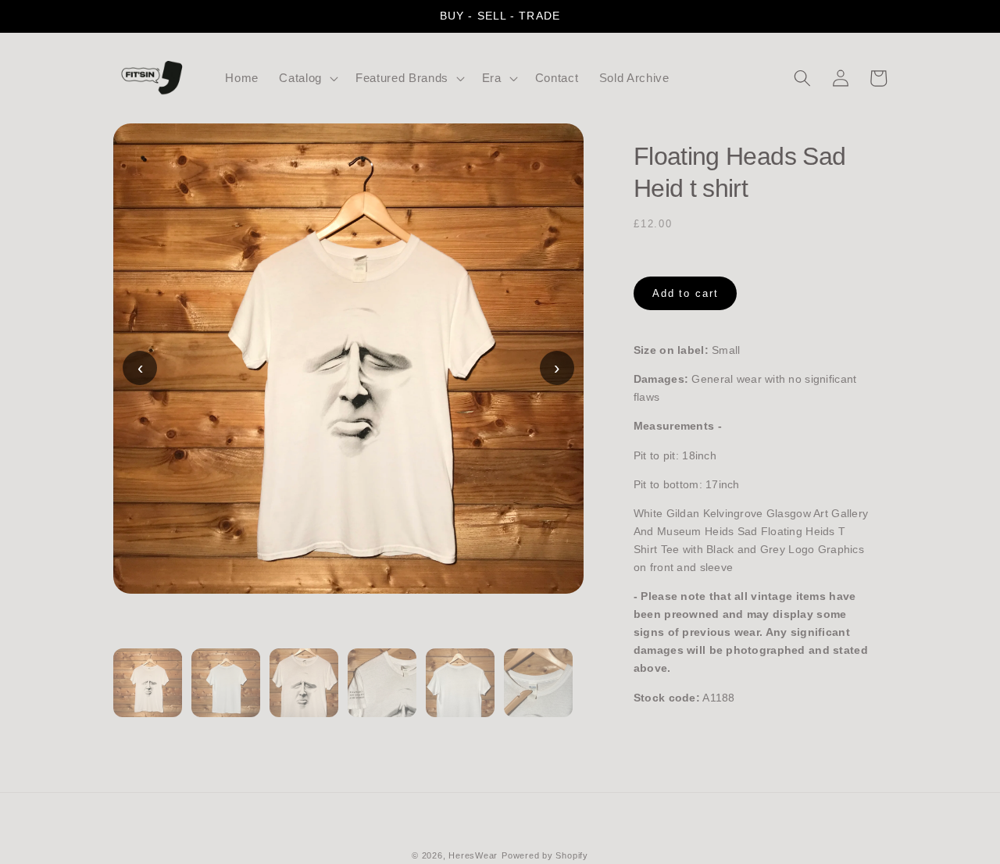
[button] (307, 78)
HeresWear (473, 855)
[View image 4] (382, 692)
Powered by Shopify (545, 855)
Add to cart (685, 293)
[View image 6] (538, 692)
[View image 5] (460, 692)
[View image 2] (225, 692)
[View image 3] (304, 692)
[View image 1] (147, 692)
